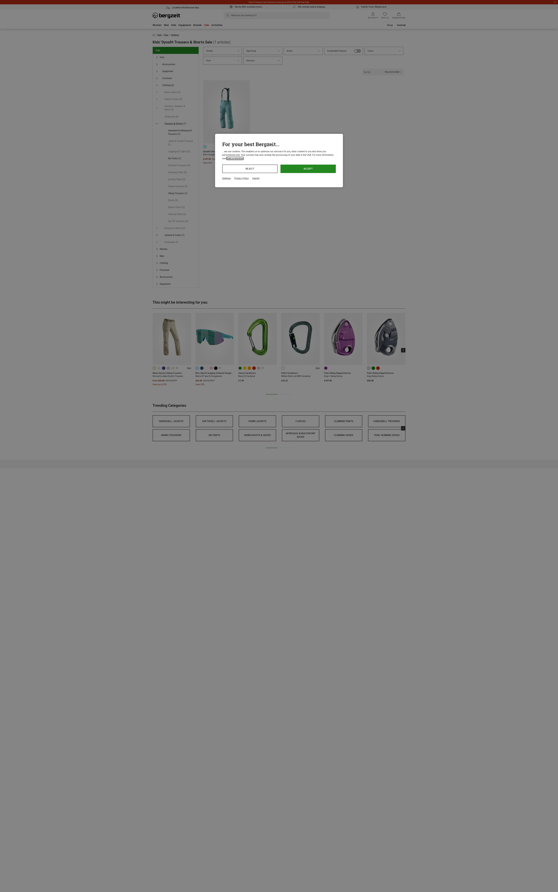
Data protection (235, 158)
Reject (250, 168)
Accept (308, 168)
